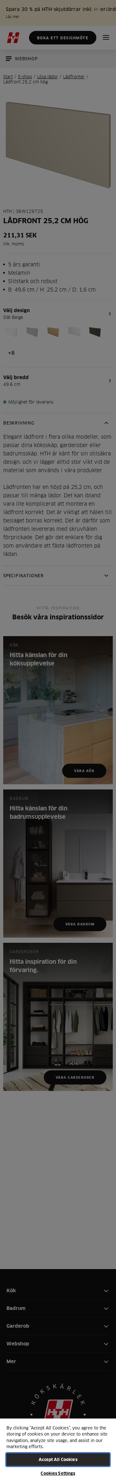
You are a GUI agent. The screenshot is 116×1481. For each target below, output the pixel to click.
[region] (58, 1449)
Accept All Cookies (58, 1459)
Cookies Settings (58, 1473)
